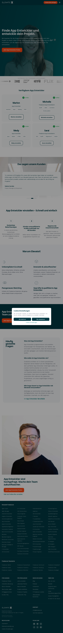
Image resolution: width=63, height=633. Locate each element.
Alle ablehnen (22, 319)
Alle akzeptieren (40, 319)
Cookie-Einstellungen (31, 322)
